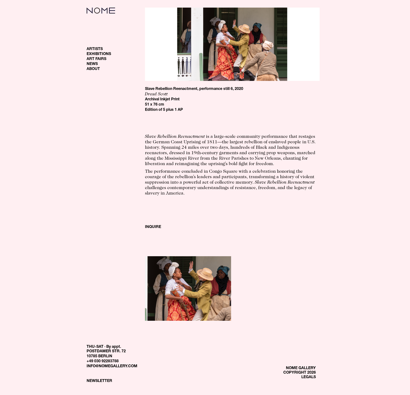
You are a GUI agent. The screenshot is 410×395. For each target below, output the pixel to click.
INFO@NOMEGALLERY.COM (112, 366)
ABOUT (93, 69)
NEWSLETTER (99, 381)
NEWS (92, 64)
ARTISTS (95, 49)
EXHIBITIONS (99, 54)
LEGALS (308, 377)
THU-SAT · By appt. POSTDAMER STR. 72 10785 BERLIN (106, 351)
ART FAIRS (96, 59)
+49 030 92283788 (103, 361)
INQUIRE (153, 227)
